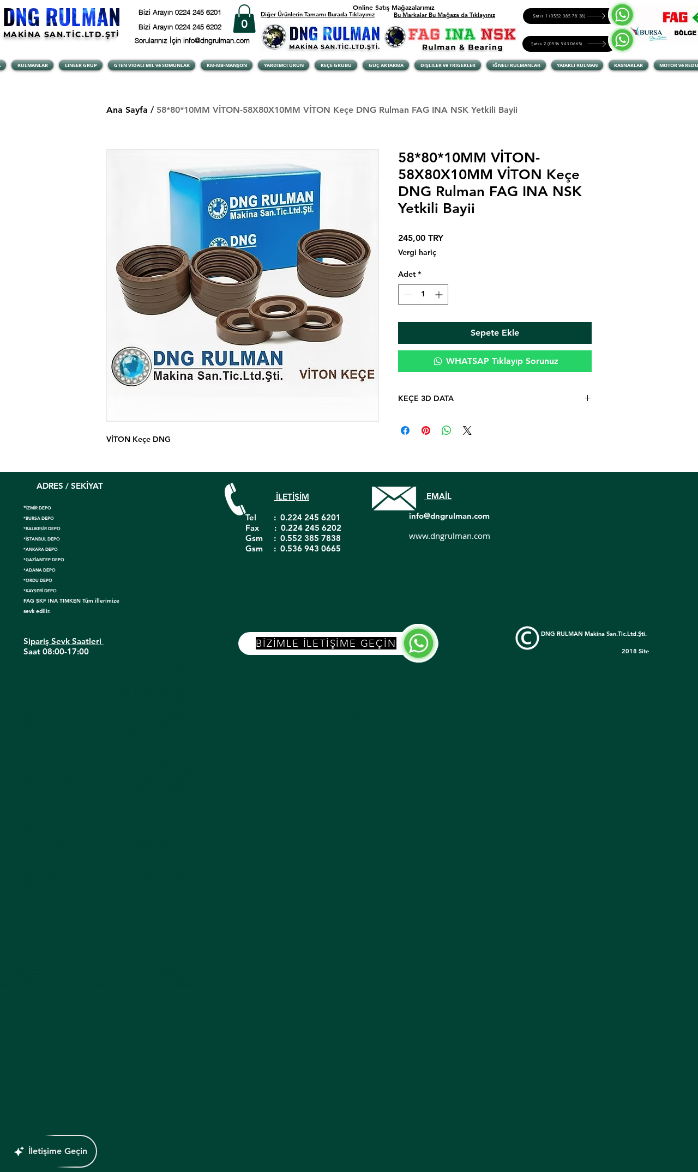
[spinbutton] (423, 294)
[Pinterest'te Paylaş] (425, 430)
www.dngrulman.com (449, 535)
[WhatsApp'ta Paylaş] (446, 430)
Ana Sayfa (127, 110)
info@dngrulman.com (449, 516)
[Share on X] (467, 430)
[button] (244, 18)
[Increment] (440, 294)
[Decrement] (406, 294)
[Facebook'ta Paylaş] (405, 430)
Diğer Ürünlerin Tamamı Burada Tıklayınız (318, 14)
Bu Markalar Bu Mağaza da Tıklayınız (444, 15)
